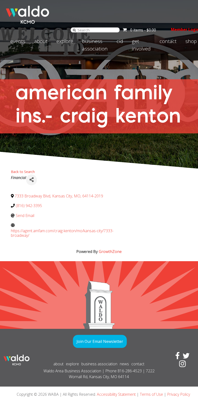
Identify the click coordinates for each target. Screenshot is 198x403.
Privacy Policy (178, 394)
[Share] (31, 179)
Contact (168, 41)
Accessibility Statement (116, 394)
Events (17, 41)
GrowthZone (110, 251)
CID (120, 41)
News (124, 364)
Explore (65, 41)
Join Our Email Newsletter (100, 341)
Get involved (141, 45)
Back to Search (23, 171)
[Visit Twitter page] (185, 357)
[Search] (74, 30)
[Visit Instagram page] (181, 365)
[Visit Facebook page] (176, 357)
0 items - (143, 30)
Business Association (95, 45)
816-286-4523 (130, 371)
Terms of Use (151, 394)
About (41, 41)
